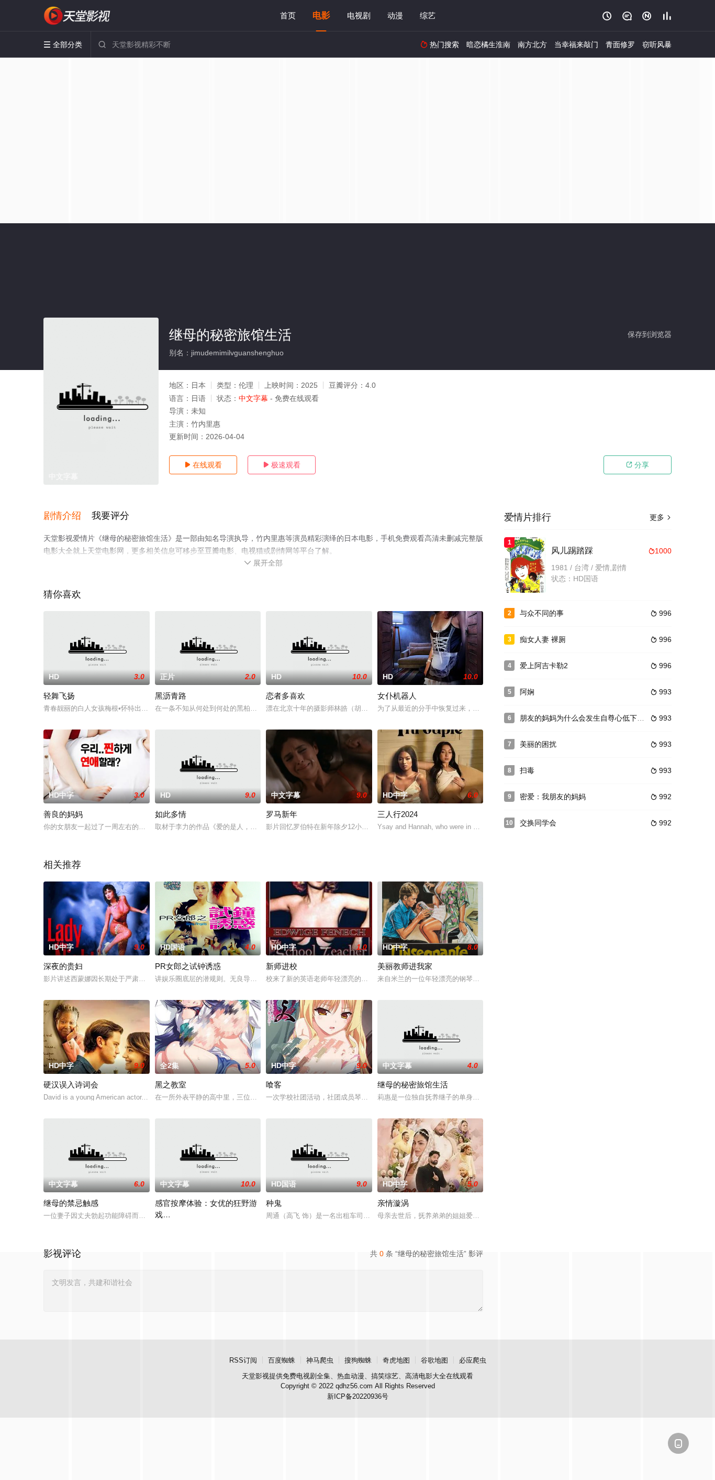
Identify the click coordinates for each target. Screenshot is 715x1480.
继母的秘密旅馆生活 (412, 1084)
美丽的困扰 (538, 744)
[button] (67, 516)
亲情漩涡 (393, 1203)
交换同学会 (538, 823)
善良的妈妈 (63, 814)
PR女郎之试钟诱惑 (188, 966)
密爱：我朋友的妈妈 (553, 796)
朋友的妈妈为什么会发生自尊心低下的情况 (589, 718)
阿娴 (527, 692)
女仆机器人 (397, 695)
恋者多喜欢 (285, 695)
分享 (637, 465)
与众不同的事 (542, 613)
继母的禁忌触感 (70, 1203)
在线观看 (203, 465)
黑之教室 (170, 1084)
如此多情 (170, 814)
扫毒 (527, 770)
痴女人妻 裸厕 (543, 639)
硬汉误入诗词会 (70, 1084)
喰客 (274, 1084)
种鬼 (274, 1203)
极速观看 (281, 465)
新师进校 (281, 966)
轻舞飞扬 (59, 695)
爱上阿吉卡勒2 (544, 665)
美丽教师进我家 (404, 966)
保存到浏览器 (650, 334)
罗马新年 (281, 814)
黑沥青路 (170, 695)
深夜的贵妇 (63, 966)
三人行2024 (397, 814)
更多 (661, 517)
